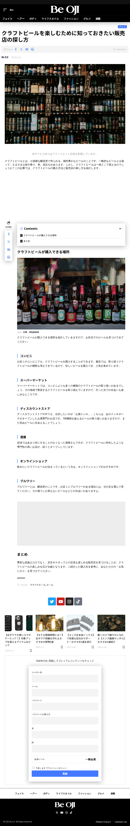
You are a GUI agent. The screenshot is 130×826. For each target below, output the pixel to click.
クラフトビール (38, 584)
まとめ (26, 241)
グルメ (122, 26)
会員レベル (39, 759)
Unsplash (34, 331)
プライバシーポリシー (56, 768)
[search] (124, 9)
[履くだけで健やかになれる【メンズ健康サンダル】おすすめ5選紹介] (111, 623)
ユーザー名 (37, 672)
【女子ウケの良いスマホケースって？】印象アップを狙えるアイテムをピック (18, 640)
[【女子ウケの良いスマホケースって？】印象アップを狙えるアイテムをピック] (18, 623)
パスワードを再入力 (41, 714)
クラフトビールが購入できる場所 (40, 235)
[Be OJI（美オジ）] (65, 9)
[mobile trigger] (6, 10)
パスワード (37, 700)
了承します (51, 768)
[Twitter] (52, 601)
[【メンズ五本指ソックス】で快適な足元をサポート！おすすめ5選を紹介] (80, 623)
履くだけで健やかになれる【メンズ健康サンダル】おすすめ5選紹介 (111, 638)
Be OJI (5, 57)
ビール (50, 584)
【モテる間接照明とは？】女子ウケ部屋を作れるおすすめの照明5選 (49, 638)
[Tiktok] (78, 601)
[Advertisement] (65, 195)
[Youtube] (61, 601)
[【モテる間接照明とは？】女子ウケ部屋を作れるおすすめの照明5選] (49, 623)
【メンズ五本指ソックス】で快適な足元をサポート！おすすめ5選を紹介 (80, 638)
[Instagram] (69, 601)
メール (35, 686)
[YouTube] (61, 813)
